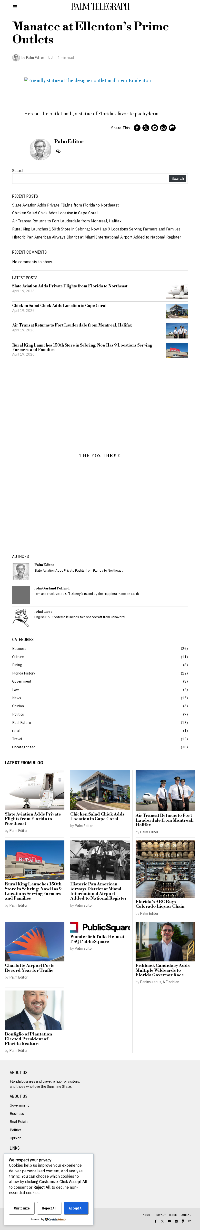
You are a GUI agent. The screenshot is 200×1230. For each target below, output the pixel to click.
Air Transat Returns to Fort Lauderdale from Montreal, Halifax (66, 220)
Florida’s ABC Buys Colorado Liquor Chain (160, 904)
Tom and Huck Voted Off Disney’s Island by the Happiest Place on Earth (86, 594)
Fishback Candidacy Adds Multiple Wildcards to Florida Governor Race (163, 970)
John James (43, 612)
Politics (18, 714)
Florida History (23, 673)
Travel (17, 739)
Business (19, 648)
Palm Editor (35, 57)
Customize (22, 1208)
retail (16, 730)
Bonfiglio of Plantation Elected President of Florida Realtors (28, 1039)
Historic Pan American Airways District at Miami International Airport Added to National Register (96, 237)
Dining (17, 665)
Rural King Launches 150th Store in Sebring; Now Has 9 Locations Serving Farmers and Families (96, 229)
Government (21, 681)
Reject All (49, 1208)
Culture (18, 656)
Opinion (18, 706)
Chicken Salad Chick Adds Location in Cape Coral (55, 212)
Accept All (76, 1208)
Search (18, 170)
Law (15, 689)
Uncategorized (23, 747)
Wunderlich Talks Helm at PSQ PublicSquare (97, 939)
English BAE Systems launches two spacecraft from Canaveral (79, 617)
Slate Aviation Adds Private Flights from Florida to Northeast (65, 205)
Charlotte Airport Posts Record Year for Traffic (29, 968)
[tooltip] (137, 127)
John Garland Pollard (52, 588)
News (16, 698)
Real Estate (21, 722)
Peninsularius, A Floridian (159, 982)
